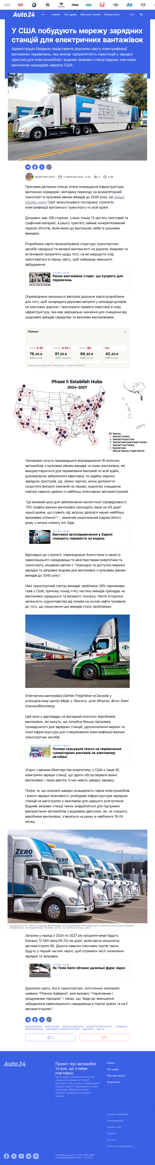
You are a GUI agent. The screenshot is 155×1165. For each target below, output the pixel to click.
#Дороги (88, 1029)
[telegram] (28, 167)
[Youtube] (21, 1156)
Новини (56, 14)
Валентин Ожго (45, 177)
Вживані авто (111, 14)
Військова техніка (91, 14)
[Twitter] (14, 1156)
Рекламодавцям (115, 1120)
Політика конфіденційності (120, 1146)
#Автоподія (52, 1026)
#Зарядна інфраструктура (62, 1029)
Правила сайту (114, 1127)
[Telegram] (28, 1156)
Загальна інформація (117, 1114)
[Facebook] (6, 1156)
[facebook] (35, 167)
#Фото (101, 1029)
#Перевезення (34, 1029)
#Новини (121, 1026)
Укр (132, 14)
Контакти (111, 1140)
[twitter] (42, 167)
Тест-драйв (70, 14)
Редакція (111, 1133)
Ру (141, 14)
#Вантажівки (33, 1026)
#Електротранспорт (100, 1026)
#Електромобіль (73, 1026)
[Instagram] (36, 1156)
